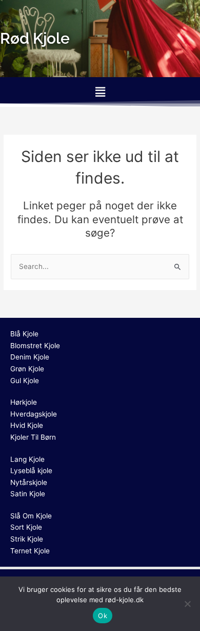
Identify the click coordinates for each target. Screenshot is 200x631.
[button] (100, 91)
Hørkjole (23, 402)
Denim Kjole (29, 357)
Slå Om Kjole (31, 516)
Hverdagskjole (33, 414)
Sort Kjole (26, 527)
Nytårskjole (28, 482)
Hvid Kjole (26, 425)
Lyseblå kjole (31, 470)
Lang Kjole (27, 459)
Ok (102, 615)
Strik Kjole (26, 539)
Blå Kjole (24, 334)
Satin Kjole (27, 494)
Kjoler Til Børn (33, 437)
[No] (187, 604)
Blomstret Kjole (35, 345)
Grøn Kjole (27, 369)
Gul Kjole (24, 380)
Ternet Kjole (30, 551)
